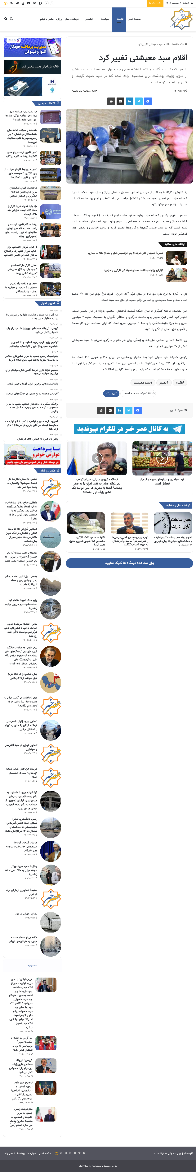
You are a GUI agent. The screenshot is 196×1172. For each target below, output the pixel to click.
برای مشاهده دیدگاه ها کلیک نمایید (129, 563)
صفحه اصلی (134, 19)
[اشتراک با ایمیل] (120, 101)
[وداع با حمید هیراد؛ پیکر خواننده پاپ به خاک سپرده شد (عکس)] (50, 875)
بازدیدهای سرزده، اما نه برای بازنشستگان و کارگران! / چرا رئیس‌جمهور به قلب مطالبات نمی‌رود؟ (22, 136)
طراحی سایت (110, 1166)
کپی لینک (111, 393)
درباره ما (32, 1153)
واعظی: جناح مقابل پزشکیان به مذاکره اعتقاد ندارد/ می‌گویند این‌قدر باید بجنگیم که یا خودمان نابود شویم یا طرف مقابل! (20, 511)
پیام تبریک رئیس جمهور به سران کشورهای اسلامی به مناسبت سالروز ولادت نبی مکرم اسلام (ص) (21, 1117)
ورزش (59, 19)
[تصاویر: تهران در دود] (50, 922)
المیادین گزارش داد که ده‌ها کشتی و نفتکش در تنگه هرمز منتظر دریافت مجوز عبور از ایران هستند (21, 535)
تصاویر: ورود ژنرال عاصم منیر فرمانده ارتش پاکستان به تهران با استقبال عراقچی (21, 725)
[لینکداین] (129, 101)
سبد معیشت (142, 383)
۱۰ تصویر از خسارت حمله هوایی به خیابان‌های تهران (23, 939)
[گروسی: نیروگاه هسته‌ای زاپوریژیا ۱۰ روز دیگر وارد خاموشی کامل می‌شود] (45, 1065)
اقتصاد (120, 19)
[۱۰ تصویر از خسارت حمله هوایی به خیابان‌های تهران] (50, 946)
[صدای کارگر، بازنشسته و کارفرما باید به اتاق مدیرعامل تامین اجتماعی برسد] (50, 270)
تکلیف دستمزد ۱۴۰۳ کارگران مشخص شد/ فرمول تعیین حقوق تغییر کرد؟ (87, 541)
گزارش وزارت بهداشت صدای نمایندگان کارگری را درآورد (133, 270)
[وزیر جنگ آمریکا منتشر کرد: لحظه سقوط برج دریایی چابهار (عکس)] (50, 608)
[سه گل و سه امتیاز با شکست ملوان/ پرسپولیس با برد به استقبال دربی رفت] (45, 1043)
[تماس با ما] (6, 3)
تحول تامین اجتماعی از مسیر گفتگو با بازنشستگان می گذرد (21, 154)
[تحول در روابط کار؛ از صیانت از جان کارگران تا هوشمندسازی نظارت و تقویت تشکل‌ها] (50, 175)
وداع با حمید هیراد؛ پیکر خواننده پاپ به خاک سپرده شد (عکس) (21, 870)
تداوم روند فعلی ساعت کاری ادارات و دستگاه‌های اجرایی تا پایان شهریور (173, 539)
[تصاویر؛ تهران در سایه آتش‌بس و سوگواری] (50, 753)
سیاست (105, 19)
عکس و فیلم (47, 19)
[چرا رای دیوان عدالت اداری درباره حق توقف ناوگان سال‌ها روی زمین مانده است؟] (50, 117)
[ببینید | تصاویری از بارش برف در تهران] (50, 898)
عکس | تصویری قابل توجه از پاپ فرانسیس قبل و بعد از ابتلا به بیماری (125, 253)
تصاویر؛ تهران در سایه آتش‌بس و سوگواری (21, 747)
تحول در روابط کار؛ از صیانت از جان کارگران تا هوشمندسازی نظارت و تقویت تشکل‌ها (21, 173)
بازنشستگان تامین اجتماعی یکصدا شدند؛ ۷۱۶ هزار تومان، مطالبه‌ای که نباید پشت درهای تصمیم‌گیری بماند (21, 230)
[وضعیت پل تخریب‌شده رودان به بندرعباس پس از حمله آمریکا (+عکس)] (50, 585)
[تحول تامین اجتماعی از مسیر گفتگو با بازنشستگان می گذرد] (50, 158)
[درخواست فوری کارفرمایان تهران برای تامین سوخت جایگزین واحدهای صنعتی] (50, 193)
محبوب (32, 965)
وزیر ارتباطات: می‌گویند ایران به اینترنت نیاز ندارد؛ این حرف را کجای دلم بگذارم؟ (20, 702)
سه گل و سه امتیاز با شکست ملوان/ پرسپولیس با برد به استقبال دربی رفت (22, 1044)
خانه (182, 44)
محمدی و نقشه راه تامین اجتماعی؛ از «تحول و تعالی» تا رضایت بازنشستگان (21, 287)
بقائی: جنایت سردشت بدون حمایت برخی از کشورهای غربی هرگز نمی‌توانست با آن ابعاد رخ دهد (20, 630)
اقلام (179, 383)
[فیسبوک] (148, 101)
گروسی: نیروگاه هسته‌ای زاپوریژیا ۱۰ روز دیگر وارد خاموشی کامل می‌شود (108, 3)
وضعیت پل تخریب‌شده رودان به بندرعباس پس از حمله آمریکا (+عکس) (21, 580)
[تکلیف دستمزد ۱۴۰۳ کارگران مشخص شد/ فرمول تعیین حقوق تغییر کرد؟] (86, 523)
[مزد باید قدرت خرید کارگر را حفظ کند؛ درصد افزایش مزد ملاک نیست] (50, 211)
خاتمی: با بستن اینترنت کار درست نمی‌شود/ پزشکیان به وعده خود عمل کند (22, 483)
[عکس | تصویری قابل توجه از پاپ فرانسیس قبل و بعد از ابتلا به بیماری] (176, 258)
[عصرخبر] (181, 19)
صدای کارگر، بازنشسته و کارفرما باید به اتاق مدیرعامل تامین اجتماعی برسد (22, 269)
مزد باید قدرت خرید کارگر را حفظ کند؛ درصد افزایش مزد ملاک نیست (22, 210)
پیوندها (21, 1153)
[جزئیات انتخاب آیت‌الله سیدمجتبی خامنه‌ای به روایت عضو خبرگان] (50, 851)
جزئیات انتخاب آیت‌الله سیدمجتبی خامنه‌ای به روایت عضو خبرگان (21, 846)
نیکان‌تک (83, 1166)
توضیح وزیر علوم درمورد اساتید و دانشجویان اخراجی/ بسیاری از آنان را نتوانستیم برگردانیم (22, 1090)
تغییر (163, 383)
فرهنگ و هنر (71, 19)
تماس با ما (9, 1153)
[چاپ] (111, 101)
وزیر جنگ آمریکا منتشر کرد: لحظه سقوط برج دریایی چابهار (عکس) (21, 604)
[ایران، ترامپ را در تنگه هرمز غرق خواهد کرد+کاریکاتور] (50, 682)
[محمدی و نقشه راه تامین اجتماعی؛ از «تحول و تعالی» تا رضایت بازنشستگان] (50, 289)
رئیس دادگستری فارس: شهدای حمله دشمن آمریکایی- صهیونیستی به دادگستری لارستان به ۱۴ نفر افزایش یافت (21, 825)
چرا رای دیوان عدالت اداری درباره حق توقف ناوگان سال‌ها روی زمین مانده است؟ (21, 116)
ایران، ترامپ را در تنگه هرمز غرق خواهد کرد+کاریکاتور (22, 676)
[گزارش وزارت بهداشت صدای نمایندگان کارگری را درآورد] (176, 275)
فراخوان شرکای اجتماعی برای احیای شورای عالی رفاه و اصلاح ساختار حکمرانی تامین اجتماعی (20, 251)
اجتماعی (89, 19)
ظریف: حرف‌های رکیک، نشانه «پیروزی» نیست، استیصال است (21, 773)
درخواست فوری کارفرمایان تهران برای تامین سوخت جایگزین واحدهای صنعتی (23, 192)
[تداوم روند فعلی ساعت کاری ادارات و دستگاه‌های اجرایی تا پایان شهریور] (173, 523)
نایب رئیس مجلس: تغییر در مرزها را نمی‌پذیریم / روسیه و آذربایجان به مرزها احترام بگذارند (130, 541)
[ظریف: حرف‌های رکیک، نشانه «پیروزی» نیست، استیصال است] (50, 777)
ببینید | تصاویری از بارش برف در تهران (21, 892)
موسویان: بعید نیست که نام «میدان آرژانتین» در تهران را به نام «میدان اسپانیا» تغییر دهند (21, 557)
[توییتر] (139, 101)
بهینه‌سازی (95, 1166)
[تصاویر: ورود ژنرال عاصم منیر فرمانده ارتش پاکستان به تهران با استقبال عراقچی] (50, 730)
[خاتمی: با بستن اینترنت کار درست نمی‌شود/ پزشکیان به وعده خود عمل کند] (50, 487)
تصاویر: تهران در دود (26, 914)
